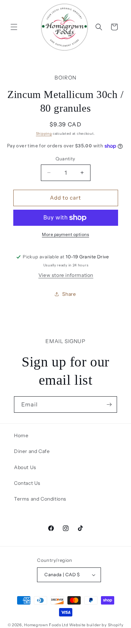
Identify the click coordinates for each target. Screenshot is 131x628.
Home (21, 435)
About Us (25, 467)
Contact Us (27, 483)
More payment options (65, 234)
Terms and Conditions (40, 499)
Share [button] (69, 294)
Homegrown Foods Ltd (46, 624)
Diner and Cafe (32, 451)
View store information (65, 275)
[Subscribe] (109, 404)
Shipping (44, 133)
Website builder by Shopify (96, 624)
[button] (14, 27)
